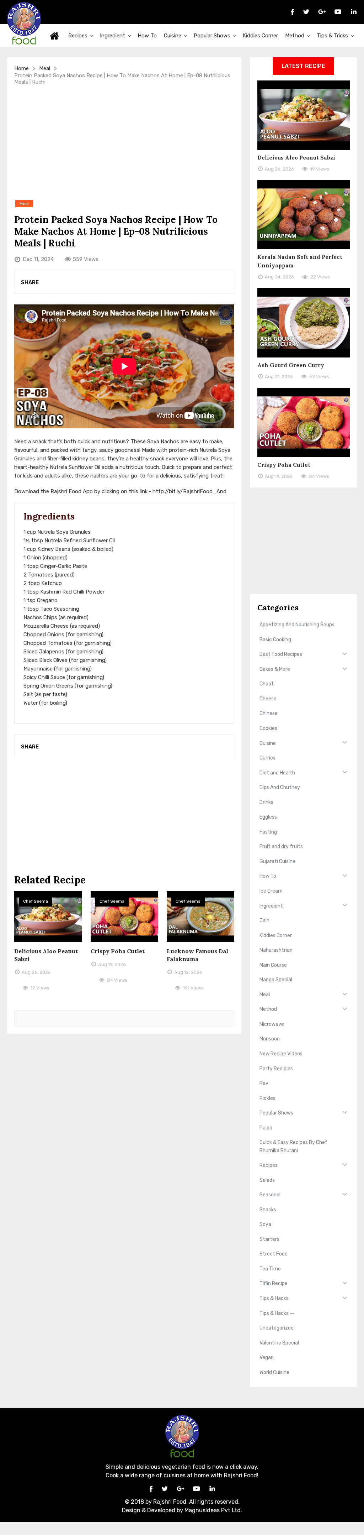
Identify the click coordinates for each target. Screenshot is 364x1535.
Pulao (265, 1128)
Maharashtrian (276, 950)
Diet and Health (277, 773)
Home (54, 35)
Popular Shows (212, 35)
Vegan (266, 1357)
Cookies (268, 728)
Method (294, 35)
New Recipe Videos (281, 1054)
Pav (263, 1083)
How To (147, 35)
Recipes (77, 35)
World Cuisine (274, 1372)
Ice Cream (271, 891)
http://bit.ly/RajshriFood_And (189, 491)
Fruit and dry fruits (281, 847)
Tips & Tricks (332, 35)
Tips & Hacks (274, 1298)
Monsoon (269, 1039)
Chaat (266, 684)
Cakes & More (274, 669)
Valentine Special (279, 1343)
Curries (267, 758)
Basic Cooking (275, 640)
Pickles (267, 1098)
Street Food (273, 1254)
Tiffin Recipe (273, 1283)
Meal (44, 68)
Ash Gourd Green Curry (290, 365)
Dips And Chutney (279, 787)
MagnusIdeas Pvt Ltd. (213, 1510)
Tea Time (270, 1269)
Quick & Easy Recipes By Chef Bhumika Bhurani (293, 1146)
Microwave (271, 1024)
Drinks (266, 802)
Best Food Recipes (280, 654)
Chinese (268, 713)
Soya (265, 1224)
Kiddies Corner (260, 35)
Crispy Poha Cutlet (118, 951)
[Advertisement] (124, 142)
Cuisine (172, 35)
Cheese (268, 699)
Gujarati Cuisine (277, 861)
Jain (264, 921)
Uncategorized (276, 1328)
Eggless (268, 817)
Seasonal (269, 1195)
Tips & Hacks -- (277, 1313)
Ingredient (112, 35)
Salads (267, 1180)
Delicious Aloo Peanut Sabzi (296, 157)
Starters (269, 1239)
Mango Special (275, 980)
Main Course (273, 965)
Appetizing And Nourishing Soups (296, 625)
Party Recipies (276, 1069)
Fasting (268, 832)
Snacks (267, 1210)
